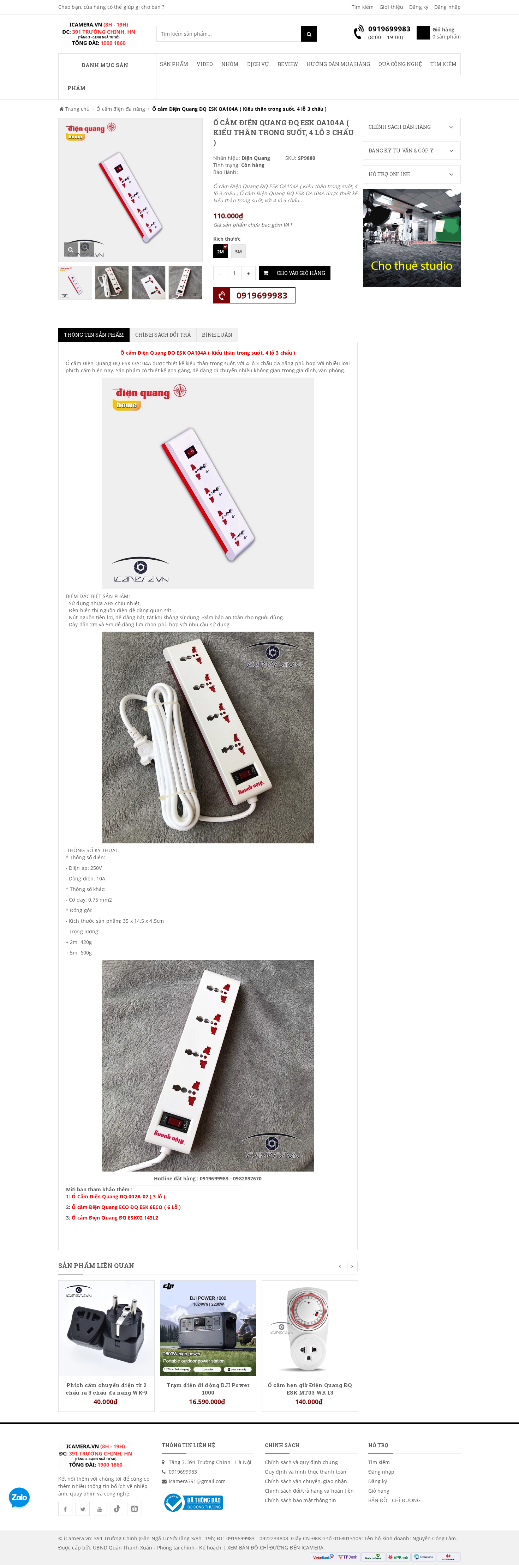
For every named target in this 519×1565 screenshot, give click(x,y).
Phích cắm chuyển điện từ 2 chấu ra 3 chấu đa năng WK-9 (106, 1389)
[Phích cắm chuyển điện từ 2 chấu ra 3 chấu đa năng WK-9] (106, 1327)
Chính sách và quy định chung (301, 1462)
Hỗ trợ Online (389, 174)
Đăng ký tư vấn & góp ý (401, 150)
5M (238, 251)
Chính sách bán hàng (400, 127)
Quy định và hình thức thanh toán (305, 1471)
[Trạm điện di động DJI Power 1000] (208, 1327)
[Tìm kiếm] (309, 34)
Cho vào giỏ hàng (301, 273)
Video (205, 64)
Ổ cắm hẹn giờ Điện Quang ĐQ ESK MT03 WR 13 (310, 1389)
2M (220, 251)
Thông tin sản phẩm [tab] (94, 334)
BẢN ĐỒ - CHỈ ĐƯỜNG (394, 1500)
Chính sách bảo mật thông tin (300, 1500)
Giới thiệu (391, 7)
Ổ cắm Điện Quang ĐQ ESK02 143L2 (115, 1217)
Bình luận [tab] (217, 334)
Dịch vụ (258, 64)
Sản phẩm (174, 64)
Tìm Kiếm (443, 64)
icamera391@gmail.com (197, 1481)
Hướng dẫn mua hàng (338, 64)
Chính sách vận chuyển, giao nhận (306, 1481)
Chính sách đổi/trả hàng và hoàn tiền (309, 1490)
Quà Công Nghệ (400, 64)
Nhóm (229, 64)
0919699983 (262, 295)
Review (288, 64)
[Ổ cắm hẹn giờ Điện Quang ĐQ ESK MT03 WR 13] (310, 1327)
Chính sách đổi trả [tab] (163, 334)
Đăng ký (418, 7)
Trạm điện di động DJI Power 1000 (208, 1389)
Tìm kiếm (363, 7)
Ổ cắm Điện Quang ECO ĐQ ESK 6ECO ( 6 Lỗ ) (126, 1207)
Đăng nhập (447, 7)
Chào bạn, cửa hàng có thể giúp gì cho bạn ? (111, 7)
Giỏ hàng (379, 1490)
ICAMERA (312, 1547)
